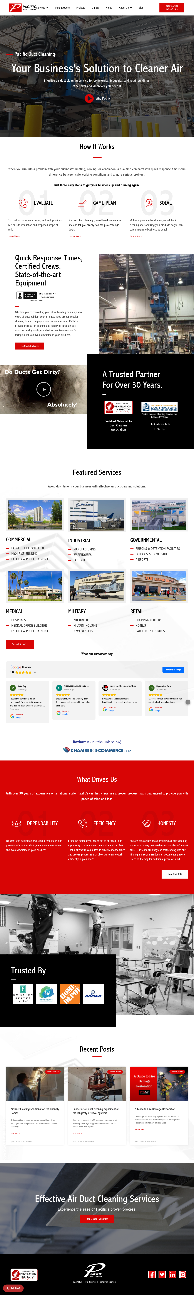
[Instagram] (182, 1274)
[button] (43, 389)
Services (40, 7)
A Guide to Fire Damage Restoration (155, 1109)
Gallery (95, 7)
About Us (124, 7)
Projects (80, 7)
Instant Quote (62, 7)
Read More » (15, 1133)
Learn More (14, 236)
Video (109, 7)
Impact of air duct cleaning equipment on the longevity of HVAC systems (96, 1111)
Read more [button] (14, 709)
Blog (141, 7)
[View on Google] (13, 688)
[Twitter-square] (162, 1274)
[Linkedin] (172, 1274)
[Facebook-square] (152, 1274)
